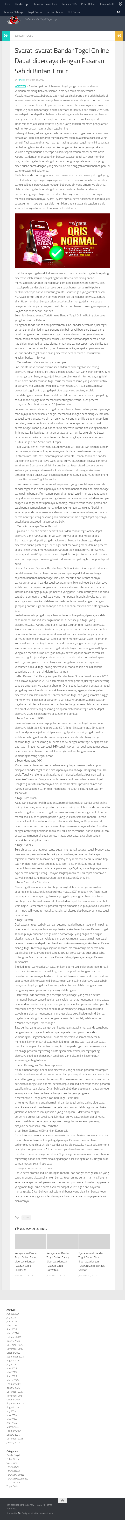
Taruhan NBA (69, 4)
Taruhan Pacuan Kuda (45, 4)
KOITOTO (20, 86)
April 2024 (12, 1423)
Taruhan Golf (107, 4)
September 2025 (15, 1356)
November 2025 (15, 1348)
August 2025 (13, 1360)
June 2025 (12, 1368)
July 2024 (11, 1411)
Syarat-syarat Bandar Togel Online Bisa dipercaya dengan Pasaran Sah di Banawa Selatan (91, 1261)
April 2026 (12, 1329)
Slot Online (74, 12)
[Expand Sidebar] (6, 36)
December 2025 (15, 1344)
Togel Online (35, 12)
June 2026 (12, 1321)
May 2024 (12, 1419)
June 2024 (12, 1415)
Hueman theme (46, 1513)
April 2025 (12, 1376)
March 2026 (13, 1333)
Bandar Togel (22, 4)
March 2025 (13, 1380)
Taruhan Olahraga (13, 12)
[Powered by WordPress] (19, 1513)
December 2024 (15, 1391)
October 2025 (13, 1352)
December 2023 (15, 1438)
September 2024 (15, 1403)
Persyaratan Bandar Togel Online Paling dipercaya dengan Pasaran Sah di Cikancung (26, 1261)
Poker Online (88, 4)
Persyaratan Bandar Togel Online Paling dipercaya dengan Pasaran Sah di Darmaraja (58, 1261)
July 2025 (11, 1364)
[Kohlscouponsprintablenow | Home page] (14, 19)
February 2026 (14, 1337)
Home (7, 4)
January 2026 (13, 1341)
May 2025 (12, 1372)
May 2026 (12, 1325)
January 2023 (13, 1442)
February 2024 (14, 1430)
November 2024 (15, 1395)
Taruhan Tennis (54, 12)
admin (21, 79)
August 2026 (13, 1313)
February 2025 (14, 1384)
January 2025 (13, 1387)
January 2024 (13, 1434)
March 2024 (13, 1426)
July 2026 (11, 1317)
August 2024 (13, 1407)
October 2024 (13, 1399)
